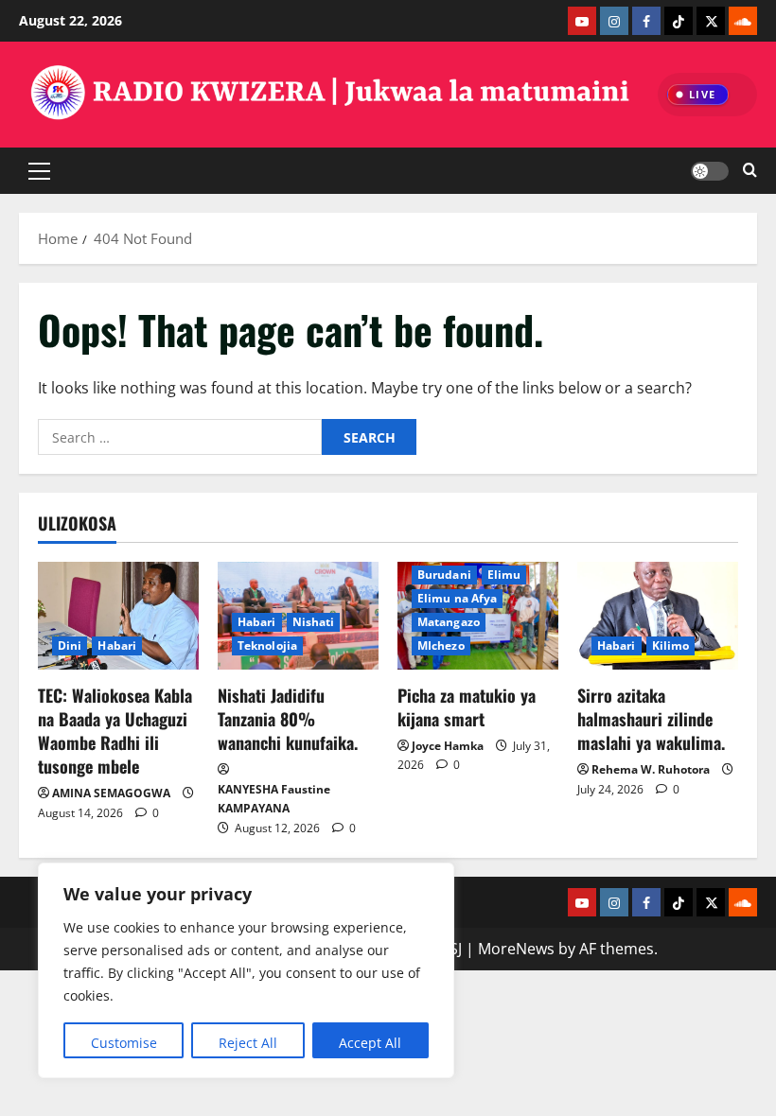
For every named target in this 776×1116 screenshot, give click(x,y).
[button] (39, 170)
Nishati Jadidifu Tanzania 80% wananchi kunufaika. (288, 719)
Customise (124, 1043)
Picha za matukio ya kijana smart (466, 707)
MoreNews (516, 948)
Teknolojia (267, 645)
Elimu (504, 575)
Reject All (248, 1043)
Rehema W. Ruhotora (650, 769)
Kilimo (671, 645)
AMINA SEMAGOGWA (111, 793)
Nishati (313, 622)
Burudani (444, 575)
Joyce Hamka (448, 746)
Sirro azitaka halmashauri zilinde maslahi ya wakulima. (651, 719)
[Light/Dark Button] (710, 170)
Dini (69, 645)
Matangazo (448, 622)
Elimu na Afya (457, 598)
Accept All (370, 1043)
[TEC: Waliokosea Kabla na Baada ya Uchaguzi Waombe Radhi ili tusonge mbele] (118, 615)
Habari (116, 645)
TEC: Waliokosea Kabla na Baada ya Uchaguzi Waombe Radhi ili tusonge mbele (115, 731)
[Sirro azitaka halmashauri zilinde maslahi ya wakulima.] (657, 615)
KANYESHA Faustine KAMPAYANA (274, 798)
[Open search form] (750, 171)
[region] (246, 970)
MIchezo (441, 645)
